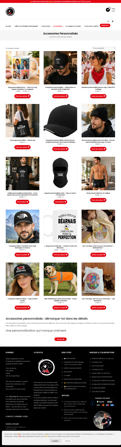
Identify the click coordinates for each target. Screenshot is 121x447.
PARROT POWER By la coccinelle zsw (103, 358)
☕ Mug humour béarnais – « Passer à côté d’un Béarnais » (60, 247)
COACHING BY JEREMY (98, 391)
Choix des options (21, 96)
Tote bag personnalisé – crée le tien (22, 140)
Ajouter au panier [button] (21, 255)
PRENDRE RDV (105, 25)
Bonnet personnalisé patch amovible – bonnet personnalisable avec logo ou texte (98, 141)
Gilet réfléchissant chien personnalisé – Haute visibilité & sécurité (60, 300)
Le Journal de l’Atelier (73, 26)
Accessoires (57, 26)
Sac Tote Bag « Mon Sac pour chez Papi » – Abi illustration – (98, 300)
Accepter (55, 441)
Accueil (8, 26)
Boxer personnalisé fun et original (98, 193)
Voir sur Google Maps (13, 376)
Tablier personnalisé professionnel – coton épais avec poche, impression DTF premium (22, 194)
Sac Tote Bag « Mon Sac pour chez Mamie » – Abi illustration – (98, 247)
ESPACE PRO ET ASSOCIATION (73, 379)
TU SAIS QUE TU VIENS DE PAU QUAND (103, 380)
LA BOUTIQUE (45, 26)
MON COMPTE (68, 372)
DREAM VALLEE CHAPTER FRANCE (102, 377)
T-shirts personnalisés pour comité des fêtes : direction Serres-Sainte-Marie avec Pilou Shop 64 (75, 404)
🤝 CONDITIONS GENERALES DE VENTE (75, 383)
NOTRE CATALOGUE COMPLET (72, 368)
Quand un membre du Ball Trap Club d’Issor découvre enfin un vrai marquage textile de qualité (75, 412)
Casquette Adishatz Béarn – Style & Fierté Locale (22, 300)
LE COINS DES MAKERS (98, 388)
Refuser (67, 441)
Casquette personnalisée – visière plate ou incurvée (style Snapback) (60, 88)
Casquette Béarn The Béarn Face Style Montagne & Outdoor (22, 247)
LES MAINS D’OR (97, 362)
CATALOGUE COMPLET (91, 26)
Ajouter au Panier (59, 307)
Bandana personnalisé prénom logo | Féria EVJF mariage (98, 88)
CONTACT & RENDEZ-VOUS (17, 416)
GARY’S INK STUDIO (98, 366)
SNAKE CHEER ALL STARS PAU (101, 373)
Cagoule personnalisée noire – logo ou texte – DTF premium (60, 194)
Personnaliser (21, 202)
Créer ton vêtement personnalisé (26, 26)
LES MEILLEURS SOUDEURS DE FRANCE (103, 384)
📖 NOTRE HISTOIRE (69, 358)
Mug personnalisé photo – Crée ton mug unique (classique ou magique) (22, 88)
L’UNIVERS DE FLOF (97, 369)
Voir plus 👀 (60, 339)
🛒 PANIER (67, 375)
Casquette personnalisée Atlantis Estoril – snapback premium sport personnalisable (60, 141)
